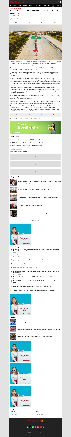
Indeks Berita (35, 220)
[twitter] (30, 427)
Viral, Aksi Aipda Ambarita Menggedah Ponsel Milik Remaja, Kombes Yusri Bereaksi (34, 290)
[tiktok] (43, 427)
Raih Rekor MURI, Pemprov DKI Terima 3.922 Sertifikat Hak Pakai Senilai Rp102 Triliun (34, 276)
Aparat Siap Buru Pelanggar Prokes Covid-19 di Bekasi (26, 267)
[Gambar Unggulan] (35, 42)
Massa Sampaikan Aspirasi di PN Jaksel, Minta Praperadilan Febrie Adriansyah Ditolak (38, 329)
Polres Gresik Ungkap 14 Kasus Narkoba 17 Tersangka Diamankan (33, 322)
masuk (17, 151)
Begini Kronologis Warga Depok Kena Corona (24, 263)
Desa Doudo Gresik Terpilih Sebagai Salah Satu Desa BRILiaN (27, 139)
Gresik (15, 118)
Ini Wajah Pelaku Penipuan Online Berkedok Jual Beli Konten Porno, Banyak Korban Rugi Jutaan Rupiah (36, 281)
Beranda (11, 8)
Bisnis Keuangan (17, 8)
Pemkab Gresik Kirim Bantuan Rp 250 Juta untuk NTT (31, 205)
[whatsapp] (33, 427)
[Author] (11, 19)
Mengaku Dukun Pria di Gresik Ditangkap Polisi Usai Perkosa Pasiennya (34, 336)
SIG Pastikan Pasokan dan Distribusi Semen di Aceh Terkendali (27, 142)
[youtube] (41, 427)
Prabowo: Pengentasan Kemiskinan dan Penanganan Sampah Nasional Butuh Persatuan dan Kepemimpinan (36, 272)
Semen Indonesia (38, 118)
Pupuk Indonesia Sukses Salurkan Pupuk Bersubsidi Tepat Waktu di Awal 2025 (32, 286)
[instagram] (38, 427)
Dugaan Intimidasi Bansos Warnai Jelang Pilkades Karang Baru (33, 213)
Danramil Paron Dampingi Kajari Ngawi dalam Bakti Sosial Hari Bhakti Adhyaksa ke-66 (39, 181)
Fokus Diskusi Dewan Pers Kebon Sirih (22, 254)
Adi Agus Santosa (17, 18)
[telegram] (35, 427)
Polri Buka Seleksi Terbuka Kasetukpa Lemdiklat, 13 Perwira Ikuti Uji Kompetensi (38, 197)
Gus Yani (21, 118)
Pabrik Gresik (28, 118)
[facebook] (28, 427)
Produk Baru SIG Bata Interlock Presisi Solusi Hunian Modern (27, 145)
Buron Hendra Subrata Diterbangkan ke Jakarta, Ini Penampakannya (30, 259)
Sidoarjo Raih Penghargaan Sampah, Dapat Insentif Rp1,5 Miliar (33, 189)
